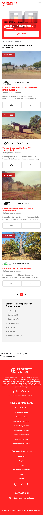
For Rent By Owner (21, 430)
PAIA (21, 474)
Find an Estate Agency (21, 421)
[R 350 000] (21, 185)
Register (21, 456)
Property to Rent (21, 412)
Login (21, 461)
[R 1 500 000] (21, 125)
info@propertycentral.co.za (23, 498)
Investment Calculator (21, 444)
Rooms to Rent (21, 417)
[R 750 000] (21, 65)
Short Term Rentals (21, 435)
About (21, 479)
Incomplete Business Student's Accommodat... (17, 209)
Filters (23, 34)
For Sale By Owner (21, 426)
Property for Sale (21, 408)
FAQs (22, 465)
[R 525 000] (21, 245)
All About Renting (21, 439)
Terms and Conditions (21, 470)
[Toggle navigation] (39, 3)
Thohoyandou (24, 25)
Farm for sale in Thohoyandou (17, 268)
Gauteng (10, 28)
